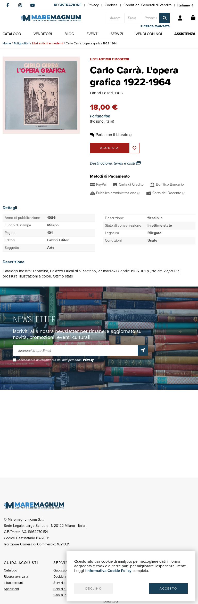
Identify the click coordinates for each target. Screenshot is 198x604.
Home (7, 43)
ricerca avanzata (155, 26)
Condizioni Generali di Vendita (147, 5)
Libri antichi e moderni (47, 43)
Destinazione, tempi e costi (113, 163)
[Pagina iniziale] (51, 18)
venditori (43, 34)
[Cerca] (164, 18)
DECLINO (93, 588)
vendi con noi (149, 34)
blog (69, 34)
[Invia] (143, 350)
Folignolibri (21, 43)
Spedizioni (11, 588)
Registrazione (67, 5)
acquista (109, 148)
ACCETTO (168, 588)
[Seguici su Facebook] (8, 5)
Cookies (111, 5)
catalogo (12, 34)
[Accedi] (180, 18)
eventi (92, 34)
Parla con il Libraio (112, 135)
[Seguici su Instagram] (20, 5)
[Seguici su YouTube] (32, 5)
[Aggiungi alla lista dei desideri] (134, 148)
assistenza (184, 34)
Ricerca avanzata (16, 576)
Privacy (93, 5)
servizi (117, 34)
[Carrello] (193, 18)
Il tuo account (13, 582)
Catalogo (10, 570)
